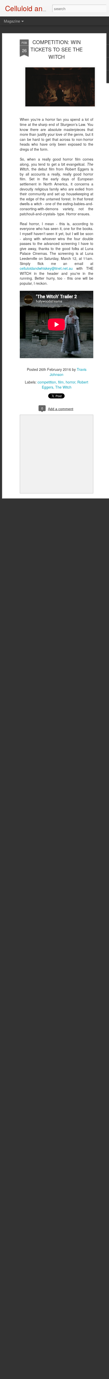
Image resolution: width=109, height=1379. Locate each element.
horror (70, 382)
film (61, 382)
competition (47, 382)
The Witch (63, 387)
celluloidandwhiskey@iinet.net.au (46, 268)
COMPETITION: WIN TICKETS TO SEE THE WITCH (56, 49)
